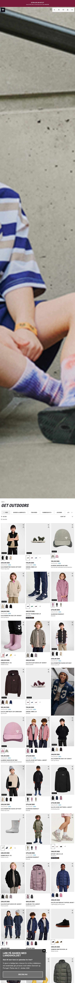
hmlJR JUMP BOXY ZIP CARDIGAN (11, 711)
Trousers (35, 513)
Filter (4, 516)
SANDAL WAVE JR (31, 567)
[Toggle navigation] (54, 10)
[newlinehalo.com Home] (3, 10)
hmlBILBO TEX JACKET (33, 904)
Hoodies (60, 513)
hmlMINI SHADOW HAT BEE (59, 565)
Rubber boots (48, 513)
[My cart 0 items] (67, 10)
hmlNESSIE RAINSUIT (57, 614)
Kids (7, 513)
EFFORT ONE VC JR (57, 854)
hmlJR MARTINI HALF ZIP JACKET (11, 615)
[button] (59, 10)
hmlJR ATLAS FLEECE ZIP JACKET (36, 662)
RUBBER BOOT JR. (6, 662)
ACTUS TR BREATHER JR (33, 614)
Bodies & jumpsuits (20, 513)
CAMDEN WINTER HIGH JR (59, 949)
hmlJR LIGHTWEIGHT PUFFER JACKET (62, 902)
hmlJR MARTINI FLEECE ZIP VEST (11, 567)
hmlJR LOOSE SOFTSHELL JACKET (36, 760)
